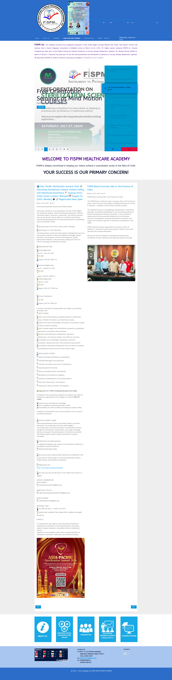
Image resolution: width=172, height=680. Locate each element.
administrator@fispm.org (87, 658)
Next (134, 606)
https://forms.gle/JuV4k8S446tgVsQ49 (50, 468)
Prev (38, 606)
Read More (41, 109)
